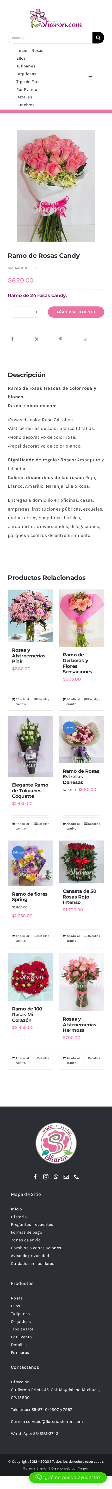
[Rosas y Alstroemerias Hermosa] (81, 982)
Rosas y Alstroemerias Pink (29, 655)
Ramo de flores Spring (30, 897)
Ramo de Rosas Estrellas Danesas (81, 776)
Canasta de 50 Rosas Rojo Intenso (79, 896)
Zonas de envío (26, 1239)
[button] (68, 1477)
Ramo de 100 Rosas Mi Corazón (27, 1014)
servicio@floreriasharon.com (54, 1421)
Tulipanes (20, 1313)
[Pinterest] (60, 339)
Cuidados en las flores (32, 1263)
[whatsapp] (56, 1176)
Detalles (43, 699)
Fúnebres (20, 1352)
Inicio (16, 1209)
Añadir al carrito (76, 312)
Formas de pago (26, 1232)
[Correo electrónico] (85, 339)
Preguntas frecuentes (32, 1224)
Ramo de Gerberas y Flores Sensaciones (77, 663)
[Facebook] (12, 339)
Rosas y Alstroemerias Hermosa (79, 1024)
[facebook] (35, 1176)
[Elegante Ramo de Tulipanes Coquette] (30, 746)
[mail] (66, 1176)
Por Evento (21, 1336)
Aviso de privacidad (30, 1255)
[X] (36, 339)
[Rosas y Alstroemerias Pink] (30, 616)
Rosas (17, 1298)
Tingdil (84, 1468)
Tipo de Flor (22, 1329)
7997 (67, 1409)
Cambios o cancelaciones (36, 1247)
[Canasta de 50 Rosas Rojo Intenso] (81, 862)
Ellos (15, 1305)
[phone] (76, 1176)
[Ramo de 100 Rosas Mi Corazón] (30, 977)
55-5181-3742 (45, 1433)
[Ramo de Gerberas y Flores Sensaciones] (81, 618)
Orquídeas (21, 1321)
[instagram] (45, 1176)
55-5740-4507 (45, 1409)
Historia (19, 1216)
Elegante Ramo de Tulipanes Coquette (30, 790)
